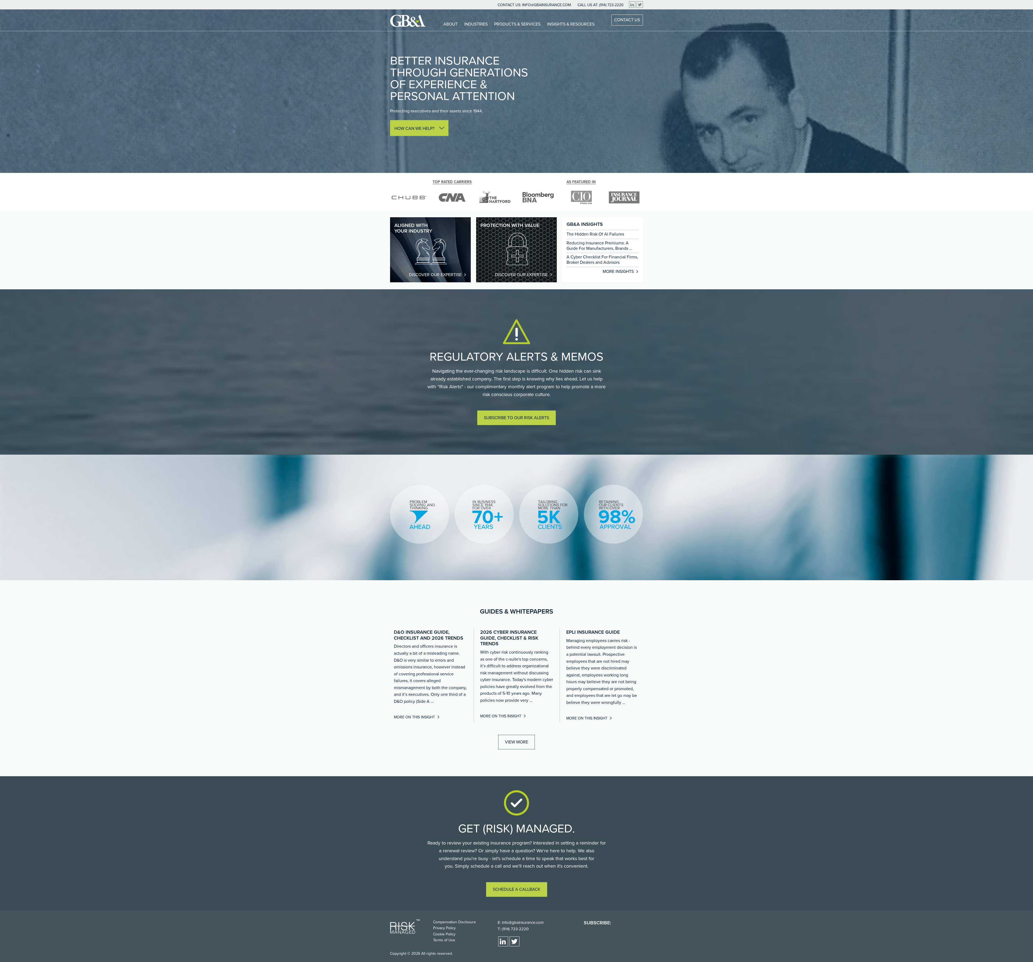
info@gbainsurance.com (546, 5)
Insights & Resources (571, 24)
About (450, 24)
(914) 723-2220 (611, 5)
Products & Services (517, 24)
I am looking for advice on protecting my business (440, 150)
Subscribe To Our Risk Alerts (516, 418)
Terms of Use (444, 940)
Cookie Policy (444, 934)
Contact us (627, 20)
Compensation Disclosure (454, 922)
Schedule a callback (516, 889)
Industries (476, 24)
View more (516, 742)
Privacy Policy (444, 928)
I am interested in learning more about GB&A (436, 143)
